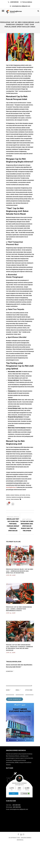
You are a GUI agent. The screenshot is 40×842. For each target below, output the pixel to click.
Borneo (8, 495)
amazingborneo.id (11, 487)
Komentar (10, 671)
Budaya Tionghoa (15, 495)
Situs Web (28, 690)
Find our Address (27, 2)
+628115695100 (14, 2)
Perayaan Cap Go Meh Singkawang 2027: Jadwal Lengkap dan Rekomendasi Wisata (19, 608)
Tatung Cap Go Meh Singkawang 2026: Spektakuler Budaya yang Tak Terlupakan (26, 526)
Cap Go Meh (22, 495)
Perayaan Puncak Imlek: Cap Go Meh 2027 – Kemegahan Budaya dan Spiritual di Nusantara (19, 571)
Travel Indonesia (15, 499)
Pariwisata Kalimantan (17, 497)
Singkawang (27, 497)
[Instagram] (23, 834)
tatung (8, 499)
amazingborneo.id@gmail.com (21, 6)
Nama (8, 690)
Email (18, 690)
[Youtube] (20, 834)
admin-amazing (29, 29)
